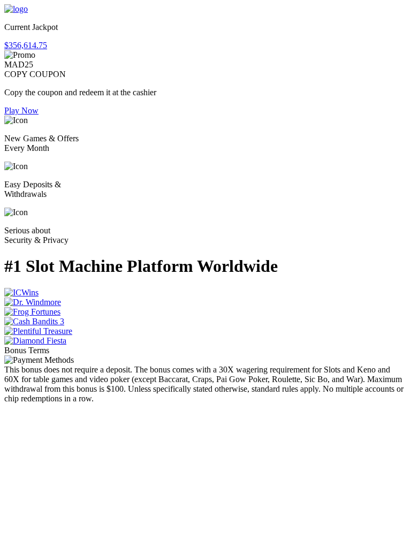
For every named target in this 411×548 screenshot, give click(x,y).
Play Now (21, 110)
